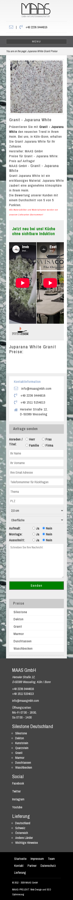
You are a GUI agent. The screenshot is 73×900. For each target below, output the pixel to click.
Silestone (20, 612)
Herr (31, 439)
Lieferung (20, 872)
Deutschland (22, 823)
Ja (37, 528)
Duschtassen (23, 641)
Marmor (19, 634)
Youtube (17, 807)
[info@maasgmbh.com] (11, 27)
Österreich (21, 833)
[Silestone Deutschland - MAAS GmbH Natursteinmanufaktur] (28, 11)
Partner (32, 865)
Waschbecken (23, 648)
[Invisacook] (20, 330)
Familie (33, 445)
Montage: (16, 534)
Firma (49, 445)
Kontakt (19, 865)
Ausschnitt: (17, 540)
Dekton (19, 619)
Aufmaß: (15, 528)
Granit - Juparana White (30, 119)
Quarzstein (21, 748)
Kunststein (21, 743)
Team (51, 858)
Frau (48, 439)
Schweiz (20, 828)
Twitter (16, 791)
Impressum (37, 858)
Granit (18, 626)
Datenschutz (48, 865)
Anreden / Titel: (16, 441)
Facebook (18, 783)
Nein (48, 528)
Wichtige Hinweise (26, 842)
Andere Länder (24, 837)
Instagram (18, 799)
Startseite (20, 858)
